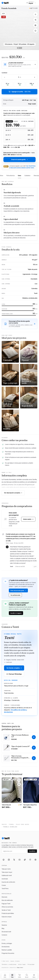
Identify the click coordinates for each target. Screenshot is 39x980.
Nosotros (4, 925)
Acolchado (5, 879)
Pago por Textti (6, 903)
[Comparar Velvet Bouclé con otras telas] (19, 784)
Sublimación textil (7, 875)
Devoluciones (5, 946)
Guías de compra (6, 916)
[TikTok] (25, 860)
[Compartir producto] (35, 19)
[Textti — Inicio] (5, 3)
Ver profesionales (15, 595)
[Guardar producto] (35, 14)
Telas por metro (6, 869)
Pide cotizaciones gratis (17, 590)
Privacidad (31, 964)
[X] (14, 860)
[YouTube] (19, 860)
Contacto (4, 935)
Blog (3, 928)
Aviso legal (22, 964)
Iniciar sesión (27, 519)
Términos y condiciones (9, 964)
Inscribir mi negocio (16, 613)
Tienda (11, 824)
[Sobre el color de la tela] (35, 30)
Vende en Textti (6, 910)
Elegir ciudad (32, 104)
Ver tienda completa (13, 668)
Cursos (4, 885)
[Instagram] (9, 860)
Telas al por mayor (7, 872)
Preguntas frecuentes (8, 953)
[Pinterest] (30, 860)
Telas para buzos (22, 824)
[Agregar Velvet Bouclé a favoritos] (19, 780)
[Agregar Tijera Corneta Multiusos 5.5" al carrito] (34, 737)
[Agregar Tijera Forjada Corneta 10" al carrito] (34, 748)
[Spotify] (35, 860)
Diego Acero (20, 967)
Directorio (4, 897)
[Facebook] (3, 860)
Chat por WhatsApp (15, 674)
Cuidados (27, 175)
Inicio (4, 824)
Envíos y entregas (7, 943)
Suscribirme (32, 851)
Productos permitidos (8, 913)
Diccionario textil (6, 931)
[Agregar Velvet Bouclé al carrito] (19, 800)
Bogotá (11, 100)
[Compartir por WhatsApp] (35, 25)
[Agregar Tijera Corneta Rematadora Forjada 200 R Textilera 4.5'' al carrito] (34, 758)
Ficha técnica (10, 175)
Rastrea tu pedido (7, 950)
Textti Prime (5, 888)
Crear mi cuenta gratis (18, 159)
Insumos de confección (8, 882)
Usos (19, 175)
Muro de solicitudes (7, 900)
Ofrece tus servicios (7, 907)
